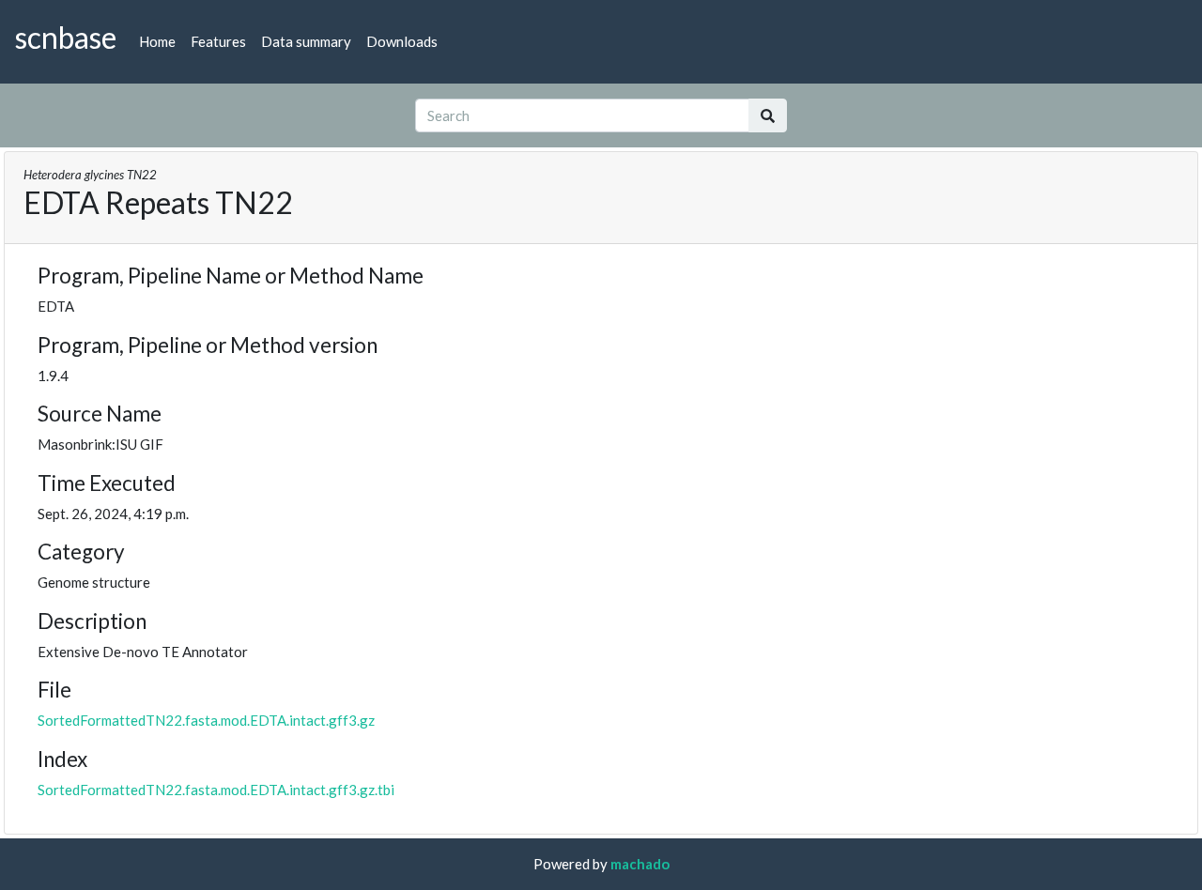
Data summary (306, 41)
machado (640, 863)
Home (157, 41)
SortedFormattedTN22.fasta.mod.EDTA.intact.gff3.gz (206, 720)
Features (218, 41)
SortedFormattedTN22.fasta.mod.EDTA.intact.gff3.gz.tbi (216, 789)
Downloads (402, 41)
